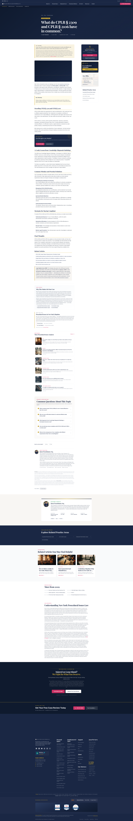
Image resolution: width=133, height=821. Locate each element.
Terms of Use (81, 819)
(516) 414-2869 (39, 766)
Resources (80, 746)
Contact (93, 3)
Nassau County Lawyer (92, 742)
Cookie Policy (92, 819)
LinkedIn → (53, 518)
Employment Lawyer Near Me (71, 763)
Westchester (66, 794)
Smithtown (86, 794)
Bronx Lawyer (91, 751)
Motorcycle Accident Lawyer (60, 768)
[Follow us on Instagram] (47, 748)
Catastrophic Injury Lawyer (60, 781)
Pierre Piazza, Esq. (81, 773)
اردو (77, 795)
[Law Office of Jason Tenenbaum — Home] (11, 4)
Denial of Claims (70, 767)
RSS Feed (79, 763)
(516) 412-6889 (53, 56)
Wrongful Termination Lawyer (71, 747)
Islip (83, 794)
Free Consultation (91, 708)
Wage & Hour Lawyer (71, 760)
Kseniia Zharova (80, 779)
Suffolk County (45, 794)
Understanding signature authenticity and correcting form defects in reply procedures (54, 256)
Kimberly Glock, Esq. (81, 775)
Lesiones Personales (92, 766)
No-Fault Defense (55, 307)
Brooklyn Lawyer (91, 747)
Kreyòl (67, 795)
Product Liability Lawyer (61, 778)
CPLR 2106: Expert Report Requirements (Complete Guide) (48, 254)
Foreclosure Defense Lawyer (70, 773)
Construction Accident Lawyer (60, 765)
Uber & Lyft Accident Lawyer (60, 771)
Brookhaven (90, 794)
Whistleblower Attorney (71, 758)
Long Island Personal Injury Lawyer (43, 305)
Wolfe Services (95, 815)
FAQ (78, 748)
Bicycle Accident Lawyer (61, 776)
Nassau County (40, 794)
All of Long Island (94, 794)
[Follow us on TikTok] (44, 748)
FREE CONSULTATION (126, 3)
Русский (64, 795)
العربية (71, 795)
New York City (50, 794)
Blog (45, 15)
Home (42, 15)
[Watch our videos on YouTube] (42, 748)
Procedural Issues (50, 15)
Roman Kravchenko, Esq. (82, 777)
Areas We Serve (80, 750)
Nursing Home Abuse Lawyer (60, 760)
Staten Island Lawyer (92, 753)
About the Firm (80, 757)
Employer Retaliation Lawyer (70, 753)
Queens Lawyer (91, 749)
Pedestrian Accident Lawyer (60, 774)
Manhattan (90, 773)
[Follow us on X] (50, 748)
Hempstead (78, 794)
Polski (75, 795)
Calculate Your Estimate (89, 69)
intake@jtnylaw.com (87, 82)
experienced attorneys (64, 84)
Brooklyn (94, 771)
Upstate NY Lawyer (91, 758)
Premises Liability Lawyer (61, 783)
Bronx (57, 794)
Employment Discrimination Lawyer (43, 307)
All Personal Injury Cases (61, 746)
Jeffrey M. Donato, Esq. (82, 771)
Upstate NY (70, 794)
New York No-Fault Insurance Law (43, 264)
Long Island (54, 794)
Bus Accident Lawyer (60, 785)
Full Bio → (61, 518)
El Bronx (90, 771)
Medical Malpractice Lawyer (60, 751)
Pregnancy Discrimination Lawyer (71, 750)
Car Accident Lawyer (55, 305)
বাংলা (69, 795)
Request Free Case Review (73, 691)
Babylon (81, 794)
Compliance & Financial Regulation (71, 770)
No (51, 444)
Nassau (90, 775)
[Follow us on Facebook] (36, 748)
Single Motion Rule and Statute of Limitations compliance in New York (50, 258)
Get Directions (85, 84)
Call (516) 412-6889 (58, 691)
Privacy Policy (86, 819)
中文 (62, 795)
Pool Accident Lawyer (60, 787)
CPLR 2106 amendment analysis (61, 277)
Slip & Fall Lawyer (60, 753)
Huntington (74, 794)
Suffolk (93, 775)
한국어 (73, 795)
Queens (94, 773)
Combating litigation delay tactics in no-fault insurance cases (48, 262)
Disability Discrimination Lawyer (71, 756)
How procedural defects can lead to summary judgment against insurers (51, 260)
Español (60, 795)
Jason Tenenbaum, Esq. (46, 452)
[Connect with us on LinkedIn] (39, 748)
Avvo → (57, 518)
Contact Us (80, 744)
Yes (46, 444)
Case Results (80, 759)
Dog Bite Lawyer (59, 758)
